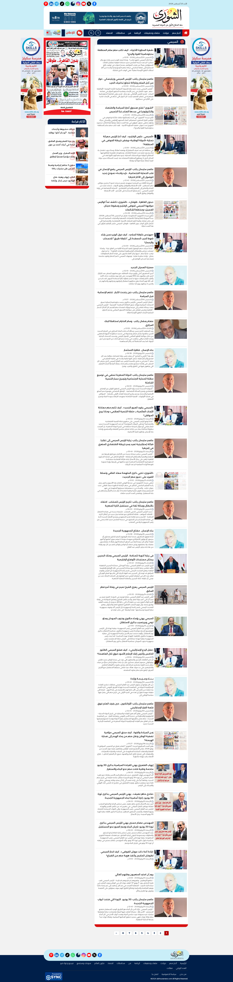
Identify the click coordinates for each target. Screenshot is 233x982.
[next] (116, 933)
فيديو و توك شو (66, 963)
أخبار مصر (176, 33)
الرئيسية (183, 963)
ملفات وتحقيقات (152, 33)
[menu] (98, 33)
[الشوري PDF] (53, 32)
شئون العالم (99, 963)
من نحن (182, 974)
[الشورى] (167, 18)
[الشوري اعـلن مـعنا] (74, 32)
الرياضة (137, 33)
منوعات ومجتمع (84, 963)
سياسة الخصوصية (169, 974)
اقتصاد (109, 33)
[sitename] (177, 955)
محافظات (120, 33)
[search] (91, 33)
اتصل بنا (155, 974)
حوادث (166, 33)
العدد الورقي (181, 968)
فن (129, 33)
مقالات (170, 968)
